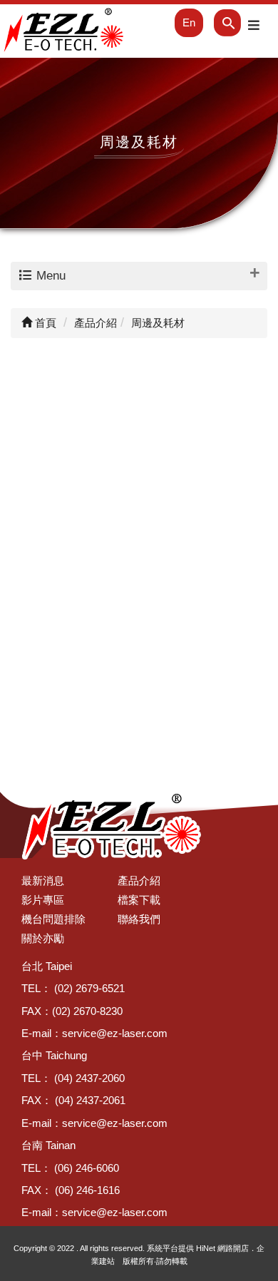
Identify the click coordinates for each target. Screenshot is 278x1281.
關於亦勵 (42, 938)
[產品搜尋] (217, 23)
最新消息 (42, 880)
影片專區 (42, 900)
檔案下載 (139, 900)
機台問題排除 (53, 919)
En (188, 22)
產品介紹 (139, 880)
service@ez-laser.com (115, 1033)
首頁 (44, 323)
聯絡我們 (139, 919)
